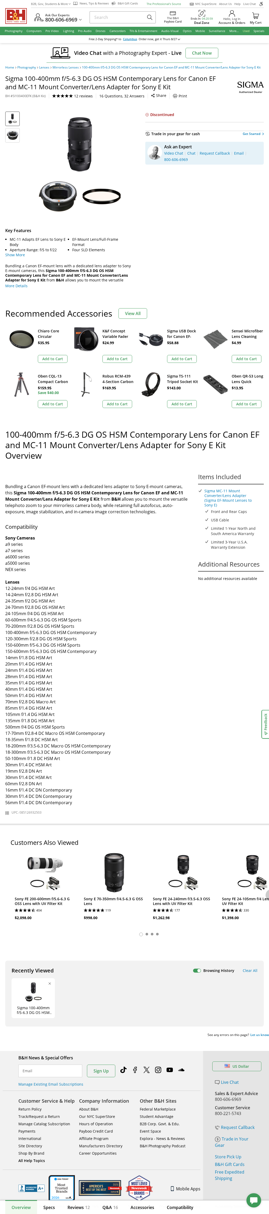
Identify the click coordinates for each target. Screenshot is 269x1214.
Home (9, 67)
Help (237, 4)
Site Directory (30, 1145)
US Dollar (240, 1066)
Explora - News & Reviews (162, 1138)
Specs (49, 1207)
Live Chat (249, 4)
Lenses (44, 67)
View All (133, 313)
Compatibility (180, 1207)
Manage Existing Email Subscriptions (50, 1084)
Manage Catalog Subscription (44, 1123)
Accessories (142, 1207)
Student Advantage (156, 1116)
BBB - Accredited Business (31, 1188)
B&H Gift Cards (230, 1164)
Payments (26, 1131)
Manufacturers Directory (100, 1145)
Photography (26, 67)
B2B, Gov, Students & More (49, 4)
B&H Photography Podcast (162, 1145)
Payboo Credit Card (96, 1131)
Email (27, 1071)
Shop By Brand (31, 1153)
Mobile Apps (188, 1189)
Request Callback (238, 1127)
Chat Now (202, 53)
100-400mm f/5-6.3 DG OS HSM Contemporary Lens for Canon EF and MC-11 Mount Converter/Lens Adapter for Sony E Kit (171, 67)
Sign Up (101, 1071)
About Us (225, 4)
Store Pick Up (228, 1157)
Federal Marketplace (158, 1109)
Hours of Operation (96, 1123)
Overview (21, 1207)
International (29, 1138)
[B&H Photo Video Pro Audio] (18, 16)
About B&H (88, 1109)
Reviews (79, 1207)
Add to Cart (52, 358)
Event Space (150, 1131)
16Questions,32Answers (121, 95)
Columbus (130, 39)
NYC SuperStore (205, 4)
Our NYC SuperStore (97, 1116)
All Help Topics (31, 1160)
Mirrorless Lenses (66, 67)
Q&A (110, 1207)
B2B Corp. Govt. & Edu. (160, 1123)
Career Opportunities (98, 1153)
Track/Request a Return (39, 1116)
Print (183, 95)
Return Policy (30, 1109)
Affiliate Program (93, 1138)
